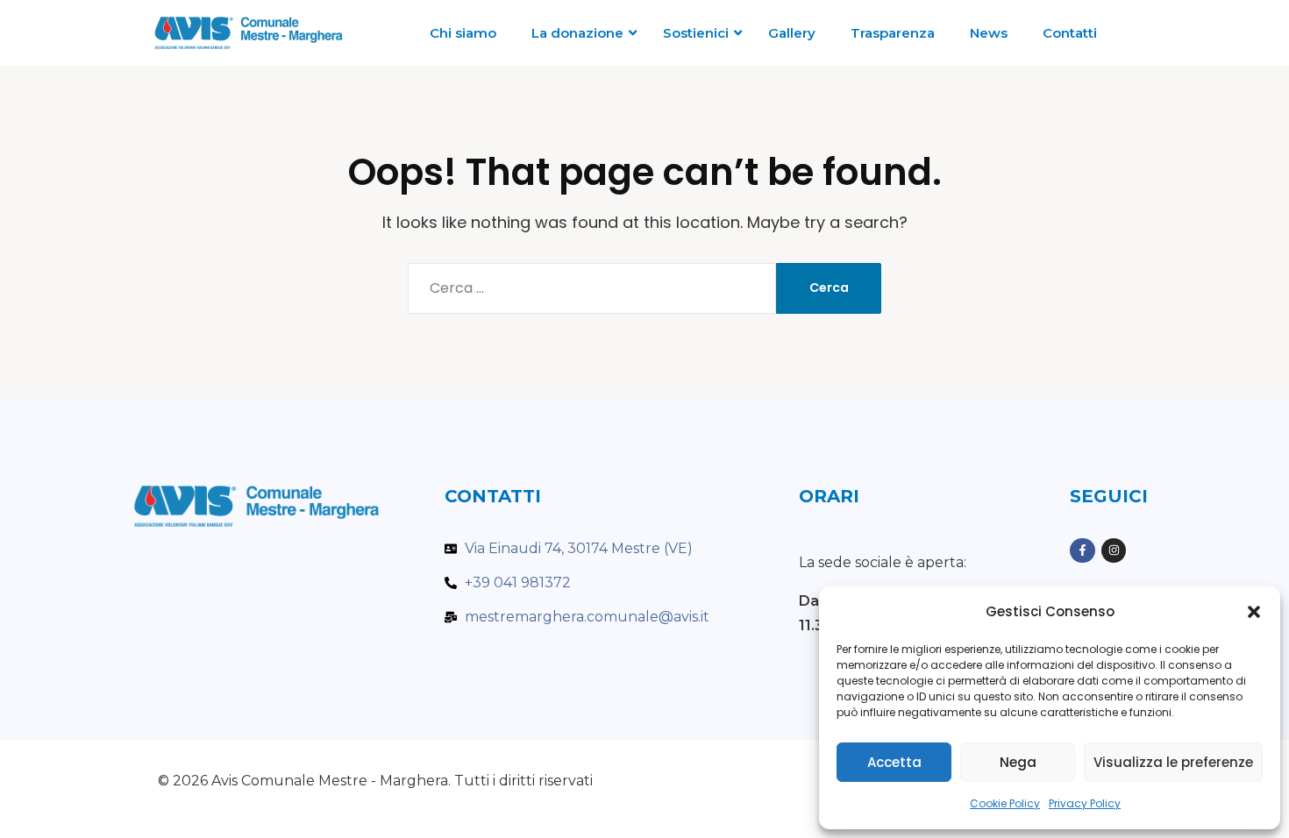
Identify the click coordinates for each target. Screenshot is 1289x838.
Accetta (894, 762)
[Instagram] (1114, 551)
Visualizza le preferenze (1173, 762)
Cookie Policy (1005, 803)
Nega (1018, 762)
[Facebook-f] (1082, 551)
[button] (1254, 612)
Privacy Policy (1085, 803)
